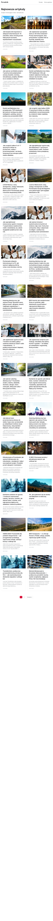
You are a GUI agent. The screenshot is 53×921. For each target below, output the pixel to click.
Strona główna (48, 2)
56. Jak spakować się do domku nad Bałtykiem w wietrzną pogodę (39, 496)
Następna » (29, 597)
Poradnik (4, 2)
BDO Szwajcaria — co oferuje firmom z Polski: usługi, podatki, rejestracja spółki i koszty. (39, 535)
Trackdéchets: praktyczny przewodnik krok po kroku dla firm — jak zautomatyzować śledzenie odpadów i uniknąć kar (12, 575)
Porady (41, 2)
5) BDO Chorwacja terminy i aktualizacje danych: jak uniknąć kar (38, 459)
